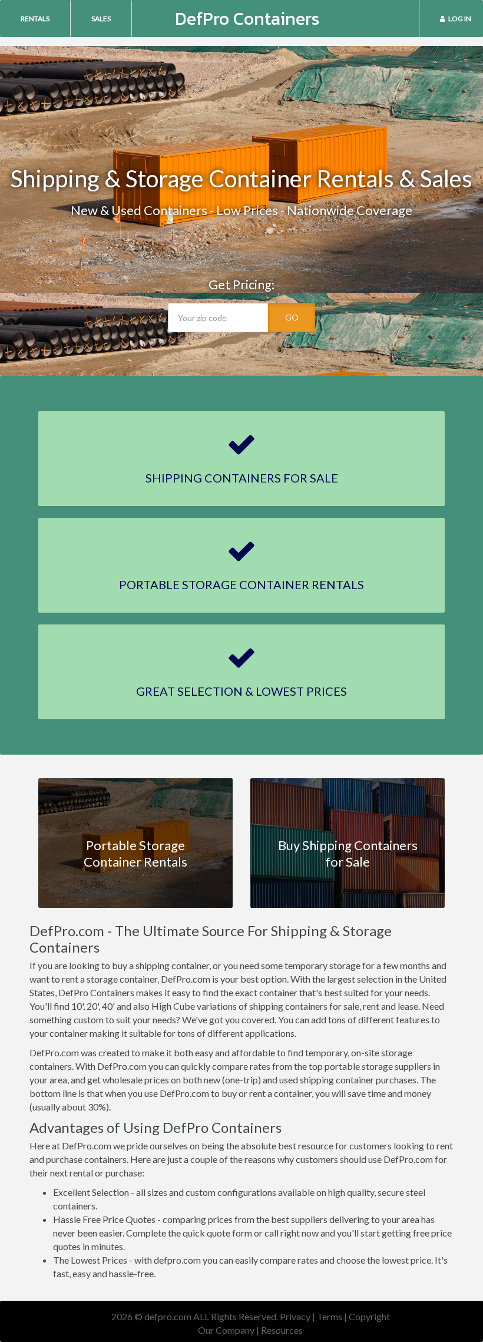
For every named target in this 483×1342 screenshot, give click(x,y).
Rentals (35, 18)
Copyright (369, 1316)
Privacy (295, 1316)
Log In (459, 18)
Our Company (226, 1330)
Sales (101, 18)
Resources (282, 1330)
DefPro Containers (247, 18)
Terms (329, 1316)
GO (292, 317)
